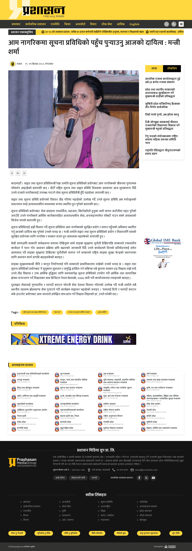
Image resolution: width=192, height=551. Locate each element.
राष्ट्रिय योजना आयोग (111, 410)
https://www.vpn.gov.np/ (67, 406)
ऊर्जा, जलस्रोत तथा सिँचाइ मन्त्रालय (74, 396)
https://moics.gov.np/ (24, 398)
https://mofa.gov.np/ (23, 382)
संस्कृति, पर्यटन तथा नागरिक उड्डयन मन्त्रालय (117, 389)
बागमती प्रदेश (65, 422)
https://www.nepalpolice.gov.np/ (27, 418)
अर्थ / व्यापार (66, 520)
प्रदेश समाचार (144, 511)
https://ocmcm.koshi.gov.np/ (155, 418)
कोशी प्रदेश (151, 416)
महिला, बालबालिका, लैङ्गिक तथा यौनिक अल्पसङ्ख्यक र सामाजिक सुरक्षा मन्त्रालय (163, 397)
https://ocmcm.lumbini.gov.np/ (156, 424)
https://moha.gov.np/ (67, 376)
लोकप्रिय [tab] (172, 68)
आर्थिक (121, 24)
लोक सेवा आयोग (153, 404)
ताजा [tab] (154, 68)
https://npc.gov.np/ (109, 412)
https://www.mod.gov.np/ (111, 376)
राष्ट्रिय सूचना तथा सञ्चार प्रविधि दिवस (34, 312)
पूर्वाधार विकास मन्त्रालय (113, 428)
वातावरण (65, 515)
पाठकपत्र (103, 520)
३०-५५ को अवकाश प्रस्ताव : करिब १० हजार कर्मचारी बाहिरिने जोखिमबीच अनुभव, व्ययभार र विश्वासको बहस (74, 32)
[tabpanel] (163, 117)
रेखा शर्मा (57, 312)
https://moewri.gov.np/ (67, 398)
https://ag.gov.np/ (66, 412)
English (134, 24)
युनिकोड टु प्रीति (43, 533)
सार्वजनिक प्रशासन (35, 24)
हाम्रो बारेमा (60, 478)
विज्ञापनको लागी (78, 478)
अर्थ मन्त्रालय (151, 374)
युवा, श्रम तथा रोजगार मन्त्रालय (115, 396)
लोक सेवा (106, 24)
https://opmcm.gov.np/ (24, 376)
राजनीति (55, 24)
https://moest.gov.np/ (24, 390)
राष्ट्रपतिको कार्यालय (25, 404)
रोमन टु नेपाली (17, 533)
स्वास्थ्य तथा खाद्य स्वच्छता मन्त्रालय (160, 380)
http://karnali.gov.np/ (24, 430)
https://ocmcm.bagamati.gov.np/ (70, 424)
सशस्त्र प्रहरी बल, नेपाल (69, 416)
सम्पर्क (94, 478)
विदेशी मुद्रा (121, 533)
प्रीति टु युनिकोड (70, 533)
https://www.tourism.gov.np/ (112, 393)
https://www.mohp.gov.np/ (154, 382)
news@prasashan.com (146, 470)
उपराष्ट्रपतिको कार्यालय (69, 404)
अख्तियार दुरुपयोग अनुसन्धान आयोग (32, 410)
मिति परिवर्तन (97, 533)
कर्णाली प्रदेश (22, 428)
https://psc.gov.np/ (152, 406)
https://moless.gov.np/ (110, 398)
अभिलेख (141, 502)
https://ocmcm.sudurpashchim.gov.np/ (72, 430)
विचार (93, 24)
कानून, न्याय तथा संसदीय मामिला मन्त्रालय (73, 381)
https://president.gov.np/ (25, 406)
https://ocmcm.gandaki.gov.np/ (113, 424)
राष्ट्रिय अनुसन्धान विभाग (112, 416)
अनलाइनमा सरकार (146, 506)
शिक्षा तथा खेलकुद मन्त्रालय (28, 388)
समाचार (16, 24)
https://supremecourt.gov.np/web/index (116, 406)
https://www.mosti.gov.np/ (154, 430)
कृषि (62, 511)
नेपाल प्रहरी (21, 416)
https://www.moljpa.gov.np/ (69, 384)
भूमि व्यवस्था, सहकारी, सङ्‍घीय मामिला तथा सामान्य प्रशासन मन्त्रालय (119, 381)
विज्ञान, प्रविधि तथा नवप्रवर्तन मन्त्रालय (161, 428)
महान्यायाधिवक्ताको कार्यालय (72, 410)
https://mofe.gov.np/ (153, 390)
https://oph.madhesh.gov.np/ (26, 424)
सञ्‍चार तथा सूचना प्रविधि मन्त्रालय (79, 312)
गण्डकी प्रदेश (108, 422)
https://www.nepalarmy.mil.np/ (156, 412)
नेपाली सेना (151, 410)
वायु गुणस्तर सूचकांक (149, 533)
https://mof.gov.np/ (152, 376)
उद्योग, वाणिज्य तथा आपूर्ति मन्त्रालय (31, 396)
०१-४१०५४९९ (122, 470)
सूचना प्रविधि (102, 312)
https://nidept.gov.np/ (110, 418)
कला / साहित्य (106, 515)
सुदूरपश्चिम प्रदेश (66, 428)
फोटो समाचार (144, 515)
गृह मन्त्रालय (65, 374)
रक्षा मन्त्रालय (108, 374)
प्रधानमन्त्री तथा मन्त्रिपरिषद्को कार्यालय (33, 374)
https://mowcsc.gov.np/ (153, 401)
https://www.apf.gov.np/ (67, 418)
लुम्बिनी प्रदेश (151, 422)
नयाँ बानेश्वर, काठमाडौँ (101, 470)
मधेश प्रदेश (21, 422)
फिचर (67, 24)
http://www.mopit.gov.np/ (111, 430)
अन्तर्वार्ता (80, 24)
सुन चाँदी (175, 533)
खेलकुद (141, 520)
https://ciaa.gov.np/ (23, 412)
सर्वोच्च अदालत (109, 404)
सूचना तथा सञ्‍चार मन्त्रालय (71, 388)
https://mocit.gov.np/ (67, 390)
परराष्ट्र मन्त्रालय (23, 380)
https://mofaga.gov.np (110, 384)
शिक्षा (102, 511)
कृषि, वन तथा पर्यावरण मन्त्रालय (159, 388)
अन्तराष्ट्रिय (104, 506)
